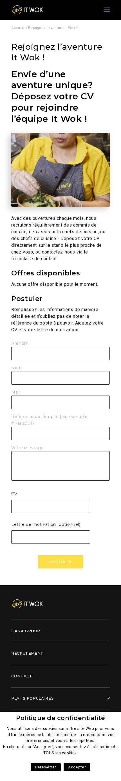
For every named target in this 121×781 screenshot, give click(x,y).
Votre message (27, 447)
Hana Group (25, 631)
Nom (16, 367)
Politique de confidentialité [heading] (60, 717)
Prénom (20, 343)
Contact (21, 676)
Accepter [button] (77, 767)
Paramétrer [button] (45, 767)
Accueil (17, 28)
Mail (15, 392)
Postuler (60, 562)
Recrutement (27, 653)
